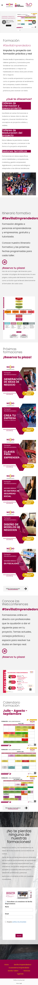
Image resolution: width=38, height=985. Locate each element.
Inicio (6, 965)
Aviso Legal (19, 983)
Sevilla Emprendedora (22, 965)
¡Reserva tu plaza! (13, 268)
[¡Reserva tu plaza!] (4, 262)
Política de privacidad (19, 980)
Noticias (27, 971)
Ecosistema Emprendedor (19, 968)
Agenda (20, 974)
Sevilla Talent (13, 971)
